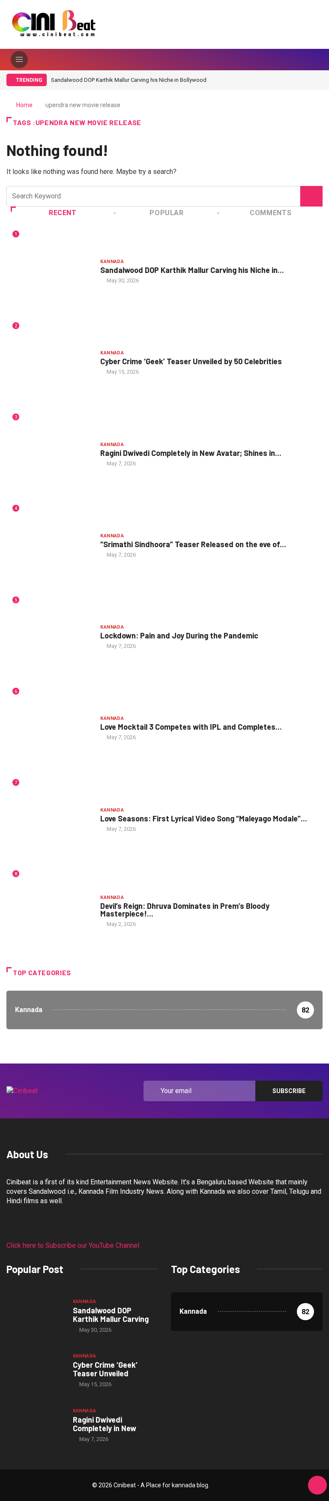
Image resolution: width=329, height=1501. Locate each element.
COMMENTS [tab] (270, 213)
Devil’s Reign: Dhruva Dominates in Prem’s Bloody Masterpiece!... (184, 909)
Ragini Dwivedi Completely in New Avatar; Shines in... (190, 453)
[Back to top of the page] (317, 1485)
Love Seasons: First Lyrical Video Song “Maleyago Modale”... (203, 818)
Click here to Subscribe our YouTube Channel (72, 1245)
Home (24, 105)
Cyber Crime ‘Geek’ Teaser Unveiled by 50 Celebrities (191, 361)
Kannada (112, 261)
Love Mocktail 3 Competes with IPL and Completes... (191, 726)
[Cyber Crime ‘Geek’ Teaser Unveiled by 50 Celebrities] (35, 1370)
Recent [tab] (63, 213)
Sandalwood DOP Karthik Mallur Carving (111, 1315)
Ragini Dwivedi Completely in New (104, 1424)
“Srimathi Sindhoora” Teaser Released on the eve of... (193, 544)
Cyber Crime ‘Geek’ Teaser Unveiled (105, 1369)
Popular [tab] (166, 213)
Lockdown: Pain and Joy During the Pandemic (179, 635)
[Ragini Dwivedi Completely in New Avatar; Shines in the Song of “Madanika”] (35, 1425)
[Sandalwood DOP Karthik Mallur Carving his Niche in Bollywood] (35, 1315)
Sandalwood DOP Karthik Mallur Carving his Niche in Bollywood (128, 80)
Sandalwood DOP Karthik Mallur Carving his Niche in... (192, 270)
